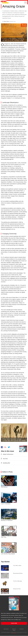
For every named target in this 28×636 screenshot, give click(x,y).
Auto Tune (3, 537)
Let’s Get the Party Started (8, 554)
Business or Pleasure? (7, 520)
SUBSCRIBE (14, 623)
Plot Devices (4, 487)
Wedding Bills (6, 463)
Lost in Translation (5, 503)
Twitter (14, 630)
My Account (6, 628)
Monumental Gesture (18, 573)
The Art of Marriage (17, 581)
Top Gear (5, 458)
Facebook (21, 628)
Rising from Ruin (17, 588)
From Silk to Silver (17, 565)
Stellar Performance (8, 454)
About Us (14, 628)
